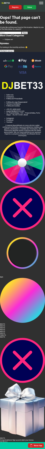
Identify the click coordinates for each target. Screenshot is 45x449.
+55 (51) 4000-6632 (13, 109)
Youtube (9, 122)
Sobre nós (10, 95)
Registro (15, 7)
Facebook (9, 120)
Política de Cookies (13, 106)
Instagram (10, 118)
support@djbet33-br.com (15, 111)
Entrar (29, 7)
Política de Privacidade (14, 99)
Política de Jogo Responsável (17, 102)
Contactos (10, 97)
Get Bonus (4, 442)
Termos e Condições (13, 104)
